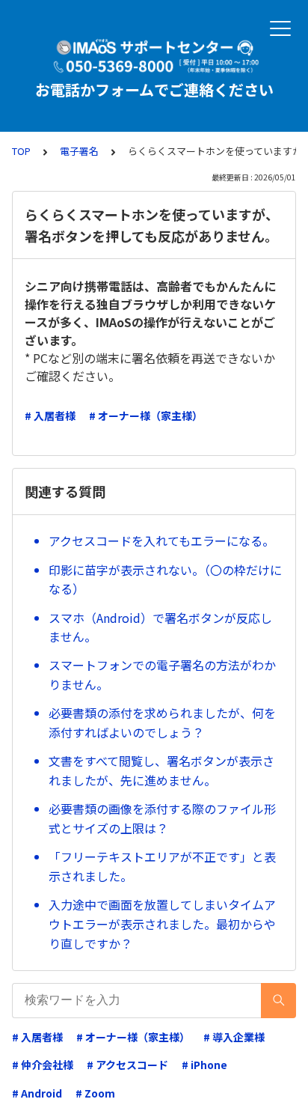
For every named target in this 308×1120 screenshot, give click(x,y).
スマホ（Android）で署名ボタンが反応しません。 (160, 627)
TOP (21, 151)
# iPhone (204, 1064)
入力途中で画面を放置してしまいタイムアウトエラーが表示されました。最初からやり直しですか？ (162, 923)
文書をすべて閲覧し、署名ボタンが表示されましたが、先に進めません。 (161, 770)
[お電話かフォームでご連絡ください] (154, 56)
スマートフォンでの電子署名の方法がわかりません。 (162, 674)
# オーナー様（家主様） (146, 415)
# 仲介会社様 (42, 1064)
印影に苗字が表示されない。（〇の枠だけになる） (165, 579)
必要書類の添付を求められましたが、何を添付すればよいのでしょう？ (162, 722)
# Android (37, 1093)
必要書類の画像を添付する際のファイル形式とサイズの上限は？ (162, 818)
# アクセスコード (127, 1064)
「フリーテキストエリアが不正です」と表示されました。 (162, 866)
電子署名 (79, 151)
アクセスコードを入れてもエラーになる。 (161, 541)
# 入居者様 (50, 415)
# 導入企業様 (234, 1036)
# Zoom (95, 1093)
